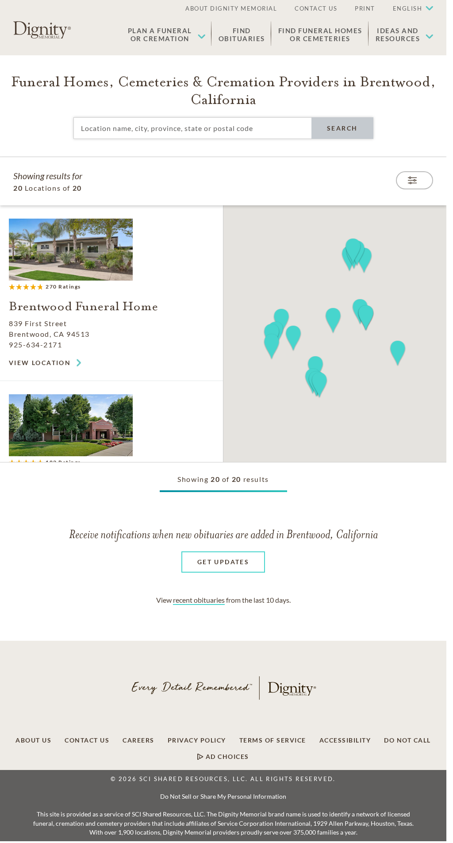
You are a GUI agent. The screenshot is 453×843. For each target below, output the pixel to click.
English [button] (407, 8)
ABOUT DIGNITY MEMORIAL (231, 8)
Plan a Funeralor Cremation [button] (160, 34)
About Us (33, 740)
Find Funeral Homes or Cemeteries (320, 34)
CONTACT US (316, 8)
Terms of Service (272, 740)
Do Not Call (407, 740)
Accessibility (345, 740)
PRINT (365, 8)
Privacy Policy (197, 740)
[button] (409, 9)
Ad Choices (226, 756)
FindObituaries (242, 34)
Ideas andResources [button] (398, 34)
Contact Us (87, 740)
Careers (138, 740)
